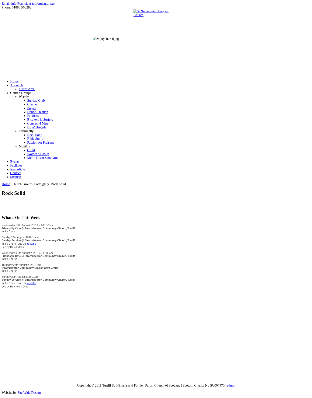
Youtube (31, 243)
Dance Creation (37, 112)
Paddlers (33, 116)
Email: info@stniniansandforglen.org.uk (28, 3)
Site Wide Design (29, 392)
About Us (16, 85)
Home (14, 81)
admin (231, 385)
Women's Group (38, 154)
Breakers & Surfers (40, 119)
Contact (15, 173)
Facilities (16, 165)
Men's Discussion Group (43, 158)
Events (14, 161)
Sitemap (15, 177)
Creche (32, 104)
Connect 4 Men (37, 123)
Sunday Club (36, 100)
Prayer (31, 108)
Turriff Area (27, 89)
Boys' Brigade (36, 127)
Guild (31, 150)
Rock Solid (34, 135)
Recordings (17, 169)
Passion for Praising (40, 142)
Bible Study (35, 138)
